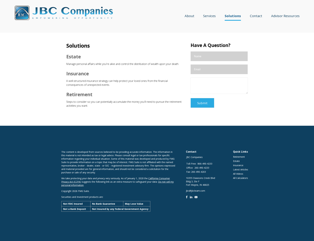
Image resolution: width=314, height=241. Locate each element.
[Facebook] (187, 197)
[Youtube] (196, 197)
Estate (73, 56)
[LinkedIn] (191, 197)
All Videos (238, 173)
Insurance (77, 73)
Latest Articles (240, 169)
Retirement (79, 94)
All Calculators (240, 178)
